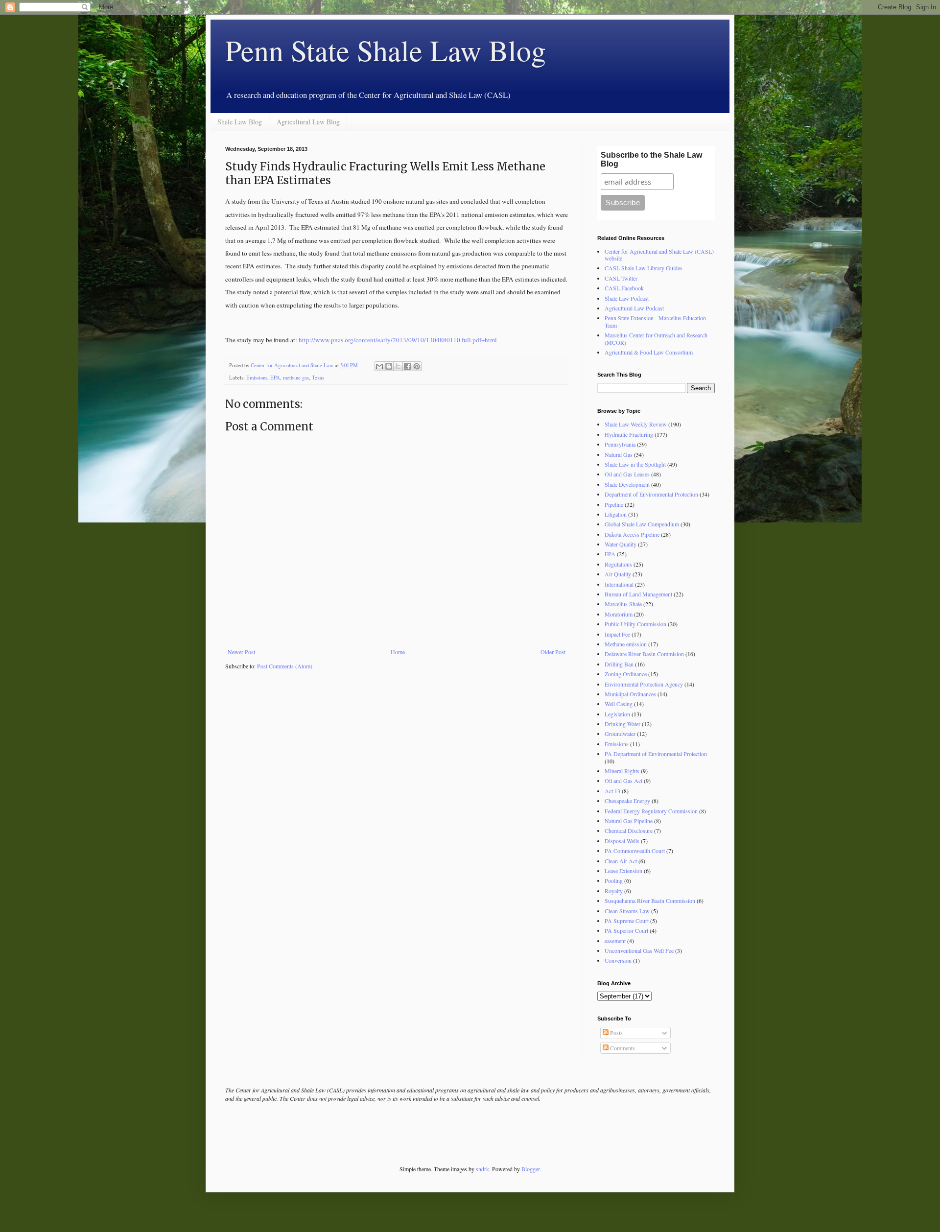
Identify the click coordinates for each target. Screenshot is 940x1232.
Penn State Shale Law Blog (385, 50)
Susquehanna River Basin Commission (650, 900)
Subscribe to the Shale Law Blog (651, 159)
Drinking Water (622, 724)
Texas (318, 377)
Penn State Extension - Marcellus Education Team (655, 321)
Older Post (552, 652)
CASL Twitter (621, 278)
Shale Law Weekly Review (636, 424)
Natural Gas (619, 454)
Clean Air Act (621, 861)
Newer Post (241, 652)
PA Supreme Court (627, 920)
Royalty (614, 891)
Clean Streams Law (627, 911)
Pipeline (614, 504)
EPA (275, 377)
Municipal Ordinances (630, 694)
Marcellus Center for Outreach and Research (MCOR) (656, 338)
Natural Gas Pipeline (629, 821)
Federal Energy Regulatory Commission (651, 811)
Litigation (616, 514)
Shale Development (627, 484)
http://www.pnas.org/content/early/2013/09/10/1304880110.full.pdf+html (398, 339)
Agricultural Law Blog (308, 121)
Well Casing (619, 704)
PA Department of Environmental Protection (656, 754)
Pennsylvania (620, 444)
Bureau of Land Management (638, 594)
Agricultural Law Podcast (634, 308)
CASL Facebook (624, 288)
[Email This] (379, 366)
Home (398, 652)
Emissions (256, 377)
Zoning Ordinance (626, 674)
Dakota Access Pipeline (632, 534)
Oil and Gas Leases (627, 474)
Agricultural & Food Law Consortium (649, 352)
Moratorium (619, 614)
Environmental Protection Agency (644, 684)
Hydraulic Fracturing (629, 434)
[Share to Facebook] (407, 366)
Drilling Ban (619, 664)
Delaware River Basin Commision (644, 654)
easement (615, 941)
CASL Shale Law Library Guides (643, 268)
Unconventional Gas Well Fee (639, 950)
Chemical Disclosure (629, 830)
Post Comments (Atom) (284, 666)
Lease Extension (623, 871)
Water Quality (620, 544)
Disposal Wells (622, 841)
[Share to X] (398, 366)
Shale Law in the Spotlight (635, 464)
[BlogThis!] (389, 366)
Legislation (617, 714)
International (619, 584)
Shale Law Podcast (627, 298)
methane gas (296, 377)
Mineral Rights (622, 771)
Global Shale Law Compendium (642, 524)
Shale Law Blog (239, 121)
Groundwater (620, 733)
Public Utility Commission (635, 624)
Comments (622, 1048)
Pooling (614, 880)
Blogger (530, 1169)
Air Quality (618, 574)
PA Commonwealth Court (635, 850)
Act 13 (612, 791)
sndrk (482, 1169)
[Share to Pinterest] (417, 366)
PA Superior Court (626, 930)
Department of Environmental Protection (651, 494)
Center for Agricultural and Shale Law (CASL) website (659, 254)
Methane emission (626, 644)
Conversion (618, 960)
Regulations (618, 564)
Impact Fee (617, 634)
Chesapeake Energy (627, 801)
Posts (616, 1033)
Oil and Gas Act (623, 780)
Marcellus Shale (623, 604)
